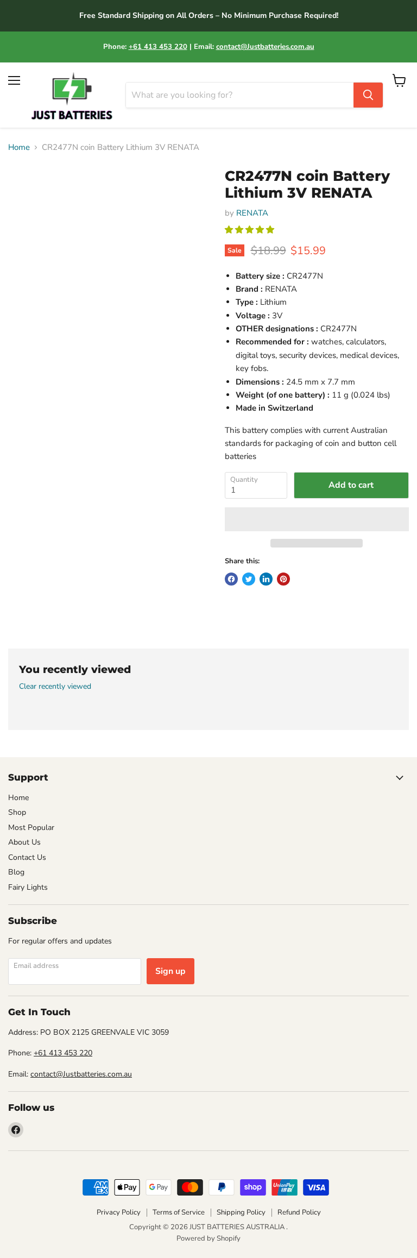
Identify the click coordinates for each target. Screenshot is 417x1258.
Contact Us (27, 857)
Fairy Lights (28, 887)
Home (19, 147)
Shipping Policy (241, 1212)
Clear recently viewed (55, 686)
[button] (250, 229)
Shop (17, 812)
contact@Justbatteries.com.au (265, 47)
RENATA (252, 212)
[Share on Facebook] (231, 579)
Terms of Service (179, 1212)
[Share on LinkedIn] (266, 579)
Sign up (170, 971)
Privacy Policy (119, 1212)
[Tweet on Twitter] (248, 579)
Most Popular (31, 827)
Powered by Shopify (208, 1238)
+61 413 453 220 (158, 47)
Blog (16, 872)
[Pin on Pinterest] (283, 579)
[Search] (368, 95)
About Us (24, 842)
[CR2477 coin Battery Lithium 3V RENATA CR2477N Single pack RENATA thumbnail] (16, 195)
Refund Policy (299, 1212)
